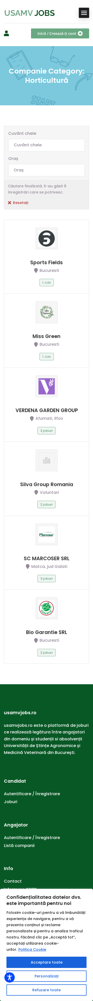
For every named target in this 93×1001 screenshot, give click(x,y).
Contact (13, 881)
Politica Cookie (32, 949)
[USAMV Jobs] (30, 13)
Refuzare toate (46, 990)
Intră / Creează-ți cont (56, 33)
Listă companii (19, 846)
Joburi (10, 802)
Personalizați (46, 976)
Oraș (13, 158)
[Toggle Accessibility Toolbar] (9, 977)
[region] (46, 945)
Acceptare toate (47, 962)
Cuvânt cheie (22, 133)
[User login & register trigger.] (6, 33)
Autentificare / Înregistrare (32, 794)
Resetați (20, 202)
